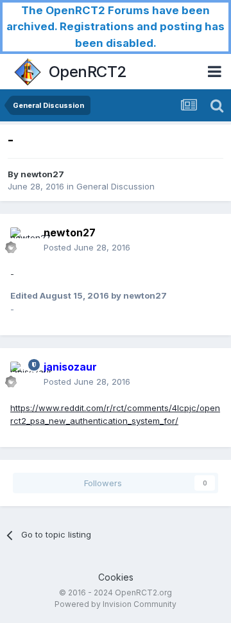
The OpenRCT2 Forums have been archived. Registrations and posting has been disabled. (115, 26)
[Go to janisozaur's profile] (23, 374)
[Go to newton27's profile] (23, 240)
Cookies (115, 577)
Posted (87, 247)
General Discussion (115, 186)
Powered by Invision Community (115, 604)
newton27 (42, 174)
